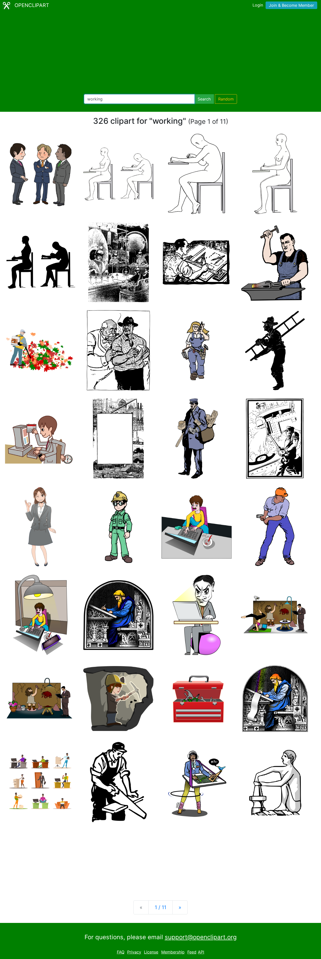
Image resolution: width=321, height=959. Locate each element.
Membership (173, 951)
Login (258, 5)
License (151, 951)
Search (204, 98)
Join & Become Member (291, 5)
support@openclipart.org (201, 937)
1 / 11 (160, 907)
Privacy (134, 951)
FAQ (120, 951)
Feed (191, 951)
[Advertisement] (160, 53)
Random (226, 98)
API (201, 951)
